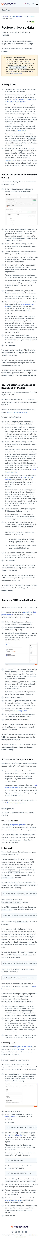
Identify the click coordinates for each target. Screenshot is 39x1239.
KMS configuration (20, 711)
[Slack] (13, 1232)
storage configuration (17, 825)
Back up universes (29, 16)
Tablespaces (21, 130)
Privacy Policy (33, 1235)
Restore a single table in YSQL (17, 412)
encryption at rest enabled (23, 1047)
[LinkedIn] (22, 1232)
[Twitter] (19, 1232)
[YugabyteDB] (8, 4)
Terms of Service (20, 1237)
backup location (10, 1117)
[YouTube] (26, 1232)
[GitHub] (16, 1232)
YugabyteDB (4, 16)
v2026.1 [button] (29, 21)
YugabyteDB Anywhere (16, 16)
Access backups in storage (16, 803)
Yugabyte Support (16, 73)
